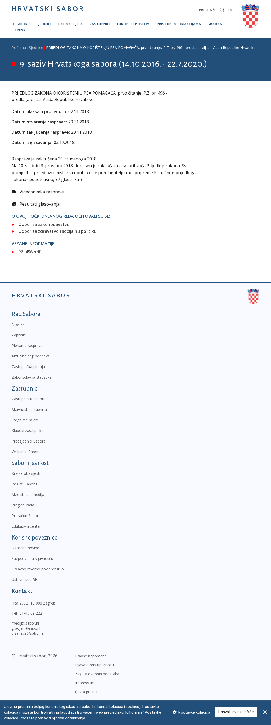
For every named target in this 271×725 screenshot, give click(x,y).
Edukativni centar (26, 526)
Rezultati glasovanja (40, 204)
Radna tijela (70, 24)
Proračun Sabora (26, 515)
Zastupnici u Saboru (29, 398)
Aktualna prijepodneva (31, 356)
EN (230, 10)
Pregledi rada (23, 505)
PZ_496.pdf (29, 252)
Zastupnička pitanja (28, 366)
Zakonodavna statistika (32, 377)
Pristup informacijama (179, 24)
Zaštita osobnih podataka (97, 673)
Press (20, 30)
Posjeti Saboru (24, 483)
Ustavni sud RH (25, 579)
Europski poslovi (134, 24)
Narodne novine (25, 547)
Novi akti (19, 324)
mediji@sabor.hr (25, 623)
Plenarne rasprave (27, 345)
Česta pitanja (86, 691)
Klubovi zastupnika (27, 430)
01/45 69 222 (31, 613)
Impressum (84, 682)
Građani (215, 24)
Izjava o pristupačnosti (94, 664)
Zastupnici (100, 24)
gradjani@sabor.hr (27, 628)
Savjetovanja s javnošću (32, 558)
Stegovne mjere (25, 419)
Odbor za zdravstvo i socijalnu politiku (57, 231)
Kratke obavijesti (26, 473)
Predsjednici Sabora (29, 441)
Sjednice (44, 24)
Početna (19, 47)
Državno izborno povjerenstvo (38, 568)
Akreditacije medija (28, 494)
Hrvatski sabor (48, 8)
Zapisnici (19, 334)
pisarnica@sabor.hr (28, 633)
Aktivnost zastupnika (29, 409)
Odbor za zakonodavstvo (44, 224)
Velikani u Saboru (26, 451)
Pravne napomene (91, 655)
